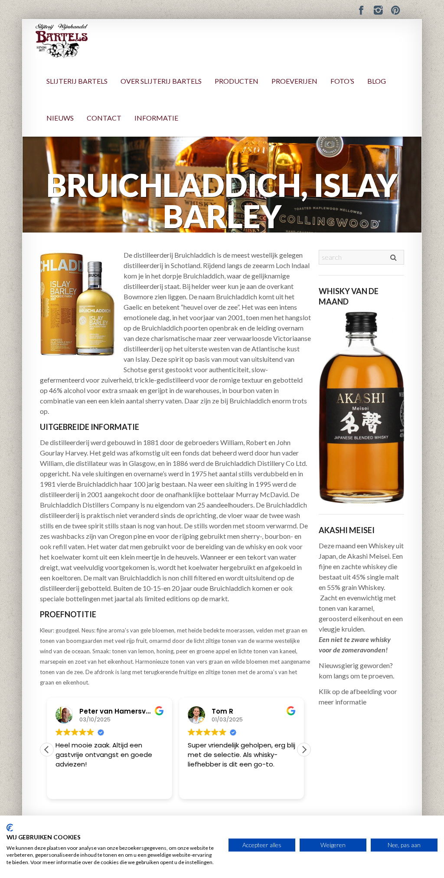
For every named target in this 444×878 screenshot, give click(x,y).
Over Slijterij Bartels (161, 81)
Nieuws (60, 118)
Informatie (156, 118)
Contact (104, 118)
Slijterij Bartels (77, 81)
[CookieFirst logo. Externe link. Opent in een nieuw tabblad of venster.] (10, 828)
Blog (376, 81)
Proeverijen (294, 81)
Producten (236, 81)
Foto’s (342, 81)
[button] (303, 749)
